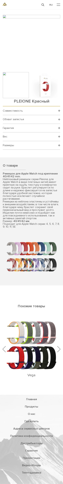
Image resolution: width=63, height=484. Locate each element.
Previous (5, 349)
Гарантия (31, 450)
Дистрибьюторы (31, 443)
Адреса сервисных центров (31, 428)
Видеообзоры (31, 465)
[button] (43, 4)
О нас (31, 414)
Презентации (31, 458)
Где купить (31, 421)
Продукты (31, 406)
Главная (31, 399)
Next (57, 349)
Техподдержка (31, 472)
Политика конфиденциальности (31, 436)
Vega (31, 375)
